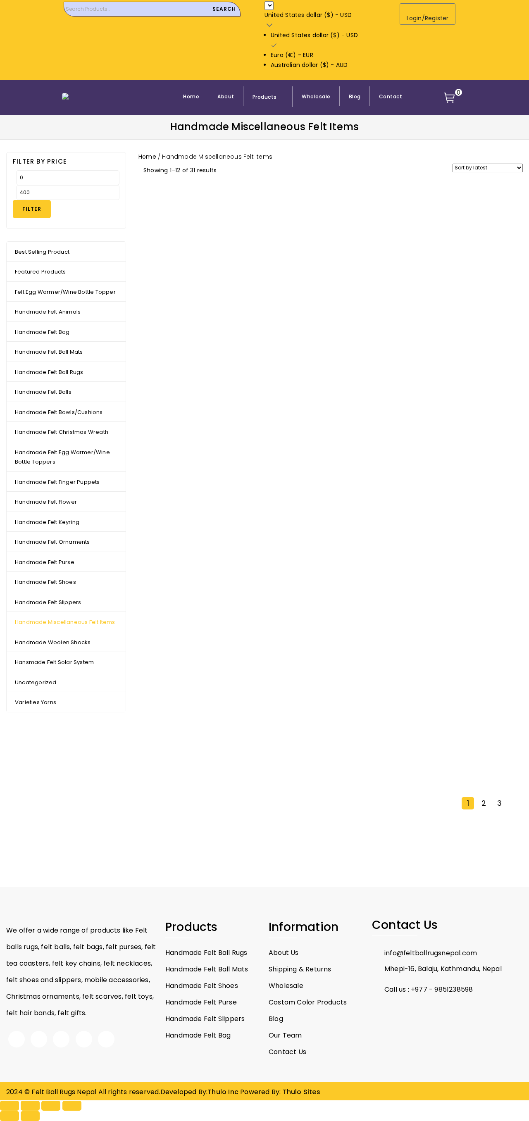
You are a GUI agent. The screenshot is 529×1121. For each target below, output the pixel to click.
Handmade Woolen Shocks (53, 642)
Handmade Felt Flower (46, 502)
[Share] (50, 1106)
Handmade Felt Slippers (48, 602)
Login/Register (428, 18)
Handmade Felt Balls (43, 392)
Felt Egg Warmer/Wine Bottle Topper (65, 292)
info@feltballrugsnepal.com (430, 953)
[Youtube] (61, 1039)
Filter (31, 208)
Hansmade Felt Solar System (54, 662)
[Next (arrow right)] (30, 1116)
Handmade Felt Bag (42, 332)
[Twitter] (39, 1039)
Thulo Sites (301, 1092)
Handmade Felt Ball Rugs (49, 372)
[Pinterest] (84, 1039)
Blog (276, 1018)
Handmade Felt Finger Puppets (57, 482)
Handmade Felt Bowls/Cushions (59, 412)
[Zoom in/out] (9, 1106)
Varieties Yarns (35, 702)
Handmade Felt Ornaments (52, 542)
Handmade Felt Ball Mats (49, 352)
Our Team (285, 1035)
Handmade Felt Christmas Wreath (61, 432)
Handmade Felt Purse (44, 562)
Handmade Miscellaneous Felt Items (65, 622)
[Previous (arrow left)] (9, 1116)
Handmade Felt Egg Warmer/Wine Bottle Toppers (62, 457)
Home (147, 156)
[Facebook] (16, 1039)
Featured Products (40, 272)
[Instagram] (106, 1039)
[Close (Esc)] (71, 1106)
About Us (284, 952)
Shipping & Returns (300, 969)
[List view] (238, 171)
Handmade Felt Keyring (47, 522)
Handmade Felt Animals (48, 312)
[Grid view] (226, 171)
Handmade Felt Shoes (45, 582)
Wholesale (286, 985)
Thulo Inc (222, 1092)
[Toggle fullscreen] (30, 1106)
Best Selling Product (42, 252)
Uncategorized (36, 682)
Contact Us (287, 1052)
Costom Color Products (308, 1002)
